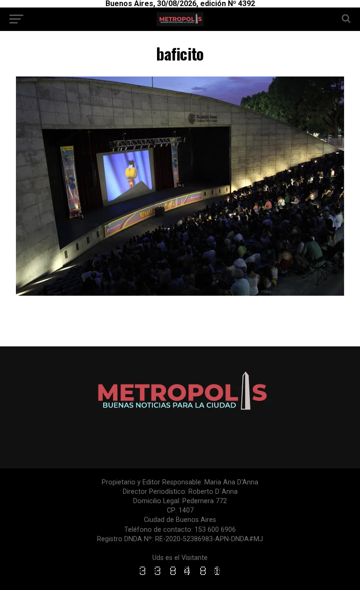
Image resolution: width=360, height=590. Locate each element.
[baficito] (180, 293)
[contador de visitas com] (180, 576)
